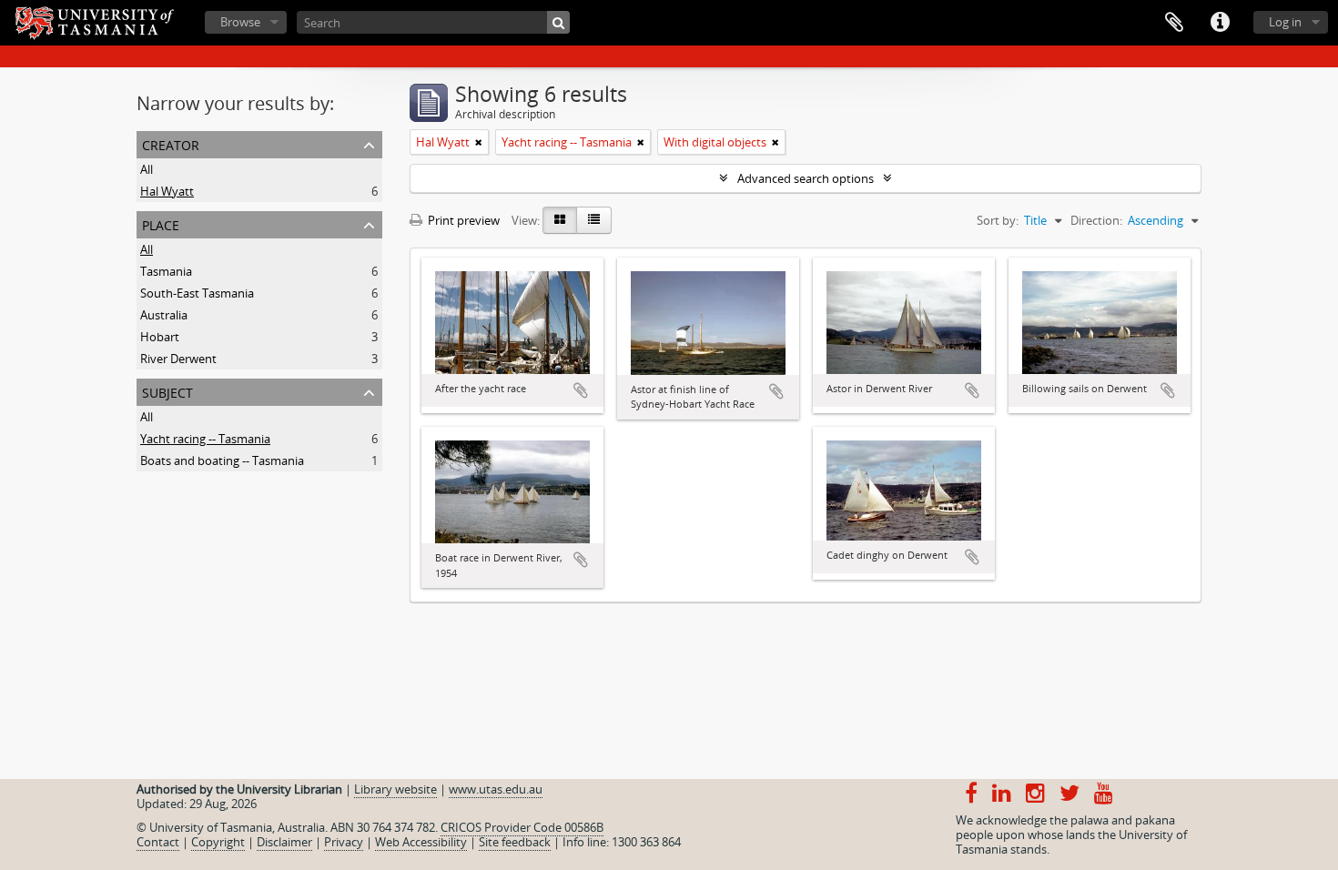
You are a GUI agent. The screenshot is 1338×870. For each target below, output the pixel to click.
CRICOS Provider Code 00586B (522, 827)
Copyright (218, 842)
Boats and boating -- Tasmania (222, 460)
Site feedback (515, 842)
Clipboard (1174, 23)
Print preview (462, 220)
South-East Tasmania (197, 293)
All (146, 169)
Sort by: (998, 220)
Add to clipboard (581, 390)
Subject (167, 391)
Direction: (1096, 220)
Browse (240, 22)
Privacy (343, 842)
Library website (395, 789)
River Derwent (178, 358)
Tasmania (166, 271)
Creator (170, 143)
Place (160, 223)
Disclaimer (284, 842)
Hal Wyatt (167, 191)
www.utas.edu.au (495, 789)
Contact (158, 842)
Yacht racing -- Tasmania (205, 438)
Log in (1285, 22)
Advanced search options (805, 178)
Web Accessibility (421, 842)
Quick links (1219, 23)
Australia (164, 315)
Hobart (159, 337)
